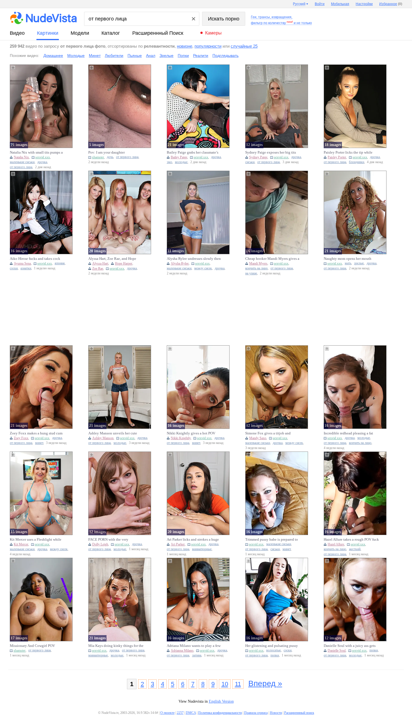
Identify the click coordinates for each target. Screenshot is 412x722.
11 (238, 684)
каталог (110, 33)
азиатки (25, 268)
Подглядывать (225, 55)
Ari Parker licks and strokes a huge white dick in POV (193, 539)
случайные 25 (244, 46)
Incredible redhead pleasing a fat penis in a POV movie (348, 433)
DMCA (191, 713)
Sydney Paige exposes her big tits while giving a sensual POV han (270, 152)
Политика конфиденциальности (220, 713)
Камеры (213, 33)
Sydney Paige (258, 157)
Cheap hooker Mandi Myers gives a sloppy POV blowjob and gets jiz (272, 258)
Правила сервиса (256, 713)
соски (14, 268)
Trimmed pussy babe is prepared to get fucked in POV (271, 539)
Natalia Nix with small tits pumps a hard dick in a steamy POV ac (36, 152)
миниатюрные (202, 549)
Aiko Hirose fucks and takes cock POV (35, 258)
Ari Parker (178, 544)
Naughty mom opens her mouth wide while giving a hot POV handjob (347, 258)
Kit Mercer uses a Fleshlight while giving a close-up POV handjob (35, 539)
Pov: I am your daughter (106, 152)
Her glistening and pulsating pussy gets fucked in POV (271, 646)
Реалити (200, 55)
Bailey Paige (179, 157)
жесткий (354, 549)
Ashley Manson (103, 438)
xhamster (98, 157)
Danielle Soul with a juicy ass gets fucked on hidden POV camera (350, 646)
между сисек (203, 268)
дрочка (42, 162)
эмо (169, 162)
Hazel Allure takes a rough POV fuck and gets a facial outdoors (351, 539)
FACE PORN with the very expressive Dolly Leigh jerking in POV (113, 539)
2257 (180, 713)
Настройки (364, 4)
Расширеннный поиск (157, 33)
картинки (47, 33)
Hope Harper (123, 263)
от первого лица (21, 167)
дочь (110, 157)
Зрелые (166, 55)
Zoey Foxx (21, 438)
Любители (114, 55)
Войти (320, 4)
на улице (251, 273)
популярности (208, 46)
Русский (299, 4)
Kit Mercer (21, 544)
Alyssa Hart (100, 263)
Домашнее (53, 55)
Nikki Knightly (181, 438)
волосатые (273, 650)
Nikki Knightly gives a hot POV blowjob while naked (191, 433)
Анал (150, 55)
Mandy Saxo (257, 438)
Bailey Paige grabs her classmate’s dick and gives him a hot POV (192, 152)
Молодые (76, 55)
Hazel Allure (336, 544)
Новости (276, 713)
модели (80, 33)
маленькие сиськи (22, 162)
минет (39, 443)
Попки (183, 55)
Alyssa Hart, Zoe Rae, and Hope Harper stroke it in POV (112, 258)
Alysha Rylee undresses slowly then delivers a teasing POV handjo (194, 258)
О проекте (167, 713)
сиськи (249, 162)
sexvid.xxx (42, 157)
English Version (221, 701)
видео (17, 33)
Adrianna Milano (182, 650)
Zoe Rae (97, 268)
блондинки (356, 162)
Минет (95, 55)
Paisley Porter (337, 157)
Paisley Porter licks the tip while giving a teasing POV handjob (348, 152)
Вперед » (265, 683)
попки (274, 655)
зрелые (359, 263)
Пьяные (135, 55)
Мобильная (340, 4)
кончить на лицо (256, 268)
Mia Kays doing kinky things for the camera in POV (115, 646)
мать (348, 263)
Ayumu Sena (22, 263)
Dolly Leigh (100, 544)
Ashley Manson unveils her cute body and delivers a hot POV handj (114, 433)
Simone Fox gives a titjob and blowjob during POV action (268, 433)
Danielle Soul (337, 650)
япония (60, 263)
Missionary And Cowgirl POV (32, 646)
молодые (181, 162)
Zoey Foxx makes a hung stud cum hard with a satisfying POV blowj (36, 433)
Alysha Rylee (180, 263)
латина (196, 655)
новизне (184, 46)
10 (224, 684)
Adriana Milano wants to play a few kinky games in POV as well (194, 646)
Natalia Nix (21, 157)
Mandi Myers (258, 263)
